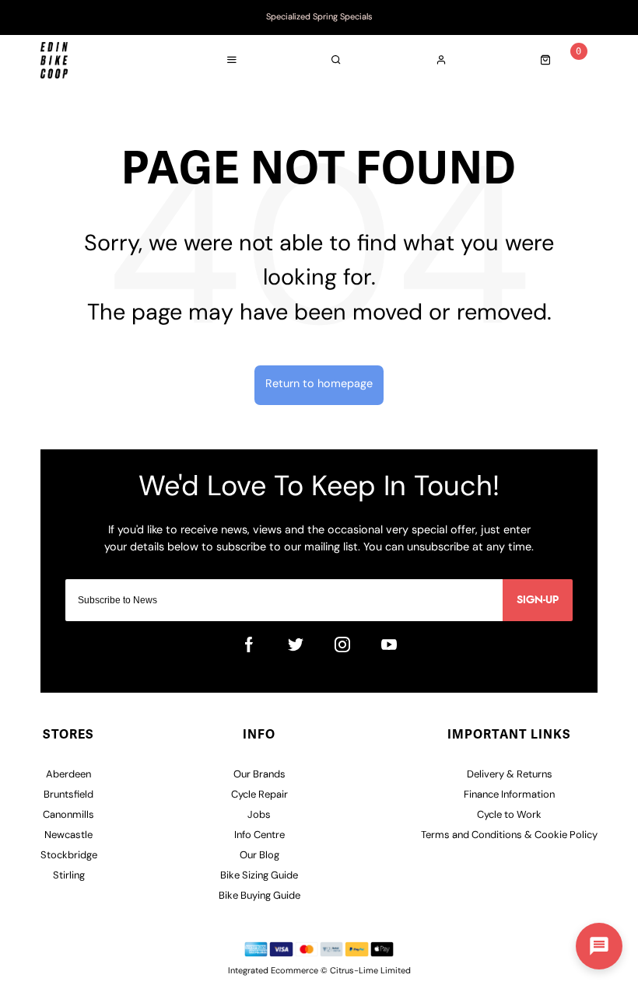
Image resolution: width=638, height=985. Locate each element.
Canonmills (68, 815)
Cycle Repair (259, 795)
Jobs (259, 815)
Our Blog (259, 856)
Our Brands (259, 775)
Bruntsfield (68, 795)
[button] (599, 946)
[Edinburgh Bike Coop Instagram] (342, 644)
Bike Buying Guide (259, 896)
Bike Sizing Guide (259, 876)
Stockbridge (68, 856)
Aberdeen (68, 775)
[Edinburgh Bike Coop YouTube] (389, 644)
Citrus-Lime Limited (370, 971)
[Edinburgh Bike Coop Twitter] (296, 644)
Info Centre (259, 835)
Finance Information (509, 795)
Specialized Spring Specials (319, 17)
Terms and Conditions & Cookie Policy (509, 835)
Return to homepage (319, 384)
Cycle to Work (509, 815)
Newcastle (68, 835)
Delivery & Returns (509, 775)
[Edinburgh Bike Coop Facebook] (249, 644)
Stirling (69, 876)
